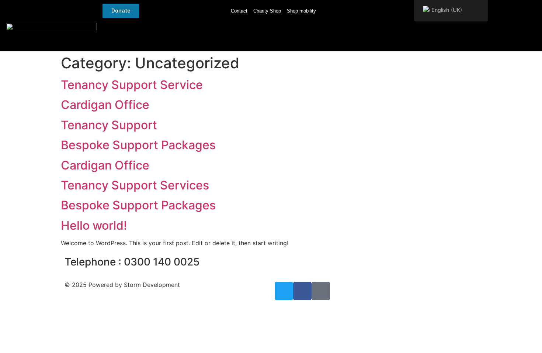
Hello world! (94, 225)
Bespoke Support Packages (138, 145)
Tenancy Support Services (135, 185)
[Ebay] (321, 291)
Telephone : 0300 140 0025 (132, 262)
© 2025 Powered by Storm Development (122, 284)
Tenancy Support (109, 125)
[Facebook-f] (302, 291)
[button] (528, 37)
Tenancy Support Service (132, 85)
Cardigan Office (105, 104)
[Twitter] (284, 291)
